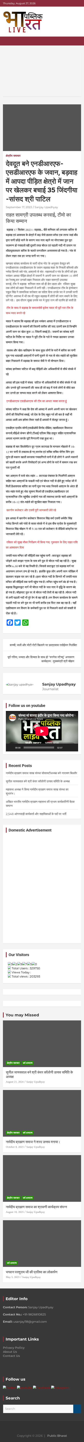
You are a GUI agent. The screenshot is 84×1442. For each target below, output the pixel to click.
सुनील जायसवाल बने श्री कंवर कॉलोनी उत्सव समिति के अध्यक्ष (38, 781)
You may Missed (22, 1015)
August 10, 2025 (15, 1212)
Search (77, 1408)
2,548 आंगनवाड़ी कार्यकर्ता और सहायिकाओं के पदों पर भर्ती (36, 814)
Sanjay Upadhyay (46, 207)
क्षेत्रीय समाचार (13, 155)
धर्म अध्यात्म (27, 1062)
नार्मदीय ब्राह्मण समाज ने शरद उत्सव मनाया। (33, 1142)
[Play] (11, 747)
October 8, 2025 (15, 1147)
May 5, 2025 (13, 1277)
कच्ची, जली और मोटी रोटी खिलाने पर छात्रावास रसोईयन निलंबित (43, 645)
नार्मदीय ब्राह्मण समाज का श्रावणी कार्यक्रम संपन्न (36, 1207)
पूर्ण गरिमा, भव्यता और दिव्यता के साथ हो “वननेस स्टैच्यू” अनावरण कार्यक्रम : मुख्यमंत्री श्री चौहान (41, 659)
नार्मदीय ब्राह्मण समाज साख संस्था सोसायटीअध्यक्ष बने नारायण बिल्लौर (41, 773)
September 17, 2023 (19, 207)
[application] (42, 731)
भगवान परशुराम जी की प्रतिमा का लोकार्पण (31, 1272)
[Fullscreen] (73, 747)
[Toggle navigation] (8, 41)
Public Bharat (57, 1436)
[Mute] (67, 747)
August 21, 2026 (15, 1082)
